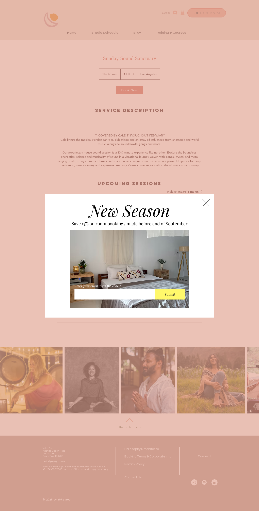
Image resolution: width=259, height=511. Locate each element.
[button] (206, 202)
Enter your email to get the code (97, 286)
